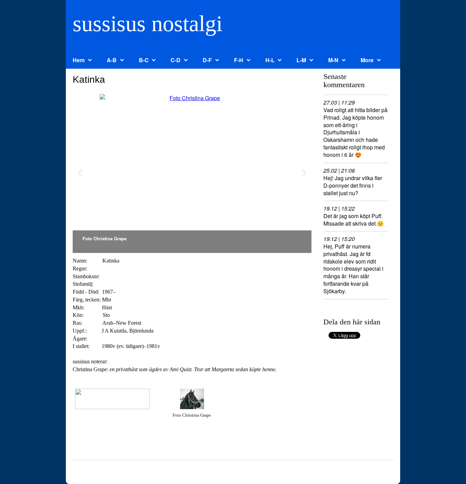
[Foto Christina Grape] (192, 173)
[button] (80, 173)
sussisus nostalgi (147, 23)
